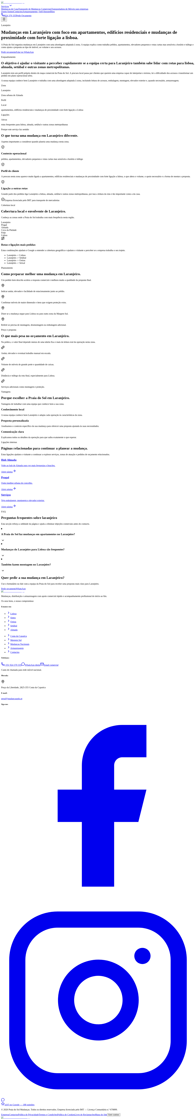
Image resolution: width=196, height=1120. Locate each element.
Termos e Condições (48, 1114)
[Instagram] (98, 1096)
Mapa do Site (101, 1114)
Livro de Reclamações (85, 1114)
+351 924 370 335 (13, 665)
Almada (14, 630)
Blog (52, 11)
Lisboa (13, 613)
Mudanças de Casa (9, 9)
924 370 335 (10, 15)
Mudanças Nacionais (19, 644)
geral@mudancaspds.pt (11, 698)
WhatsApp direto (32, 665)
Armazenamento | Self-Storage (36, 11)
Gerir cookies (113, 1115)
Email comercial (51, 665)
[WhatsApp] (3, 1100)
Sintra (13, 617)
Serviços (5, 6)
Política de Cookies (66, 1114)
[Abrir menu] (4, 19)
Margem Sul (16, 640)
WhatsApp (21, 588)
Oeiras (13, 622)
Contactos (18, 11)
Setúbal (13, 626)
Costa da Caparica (18, 636)
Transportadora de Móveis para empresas (69, 9)
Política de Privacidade (28, 1114)
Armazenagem (17, 648)
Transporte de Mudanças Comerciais (34, 9)
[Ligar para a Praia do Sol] (15, 1117)
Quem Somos (7, 11)
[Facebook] (98, 902)
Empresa (5, 1114)
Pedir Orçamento (23, 15)
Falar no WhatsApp (25, 52)
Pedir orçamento (8, 52)
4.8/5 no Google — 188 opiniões (19, 1104)
